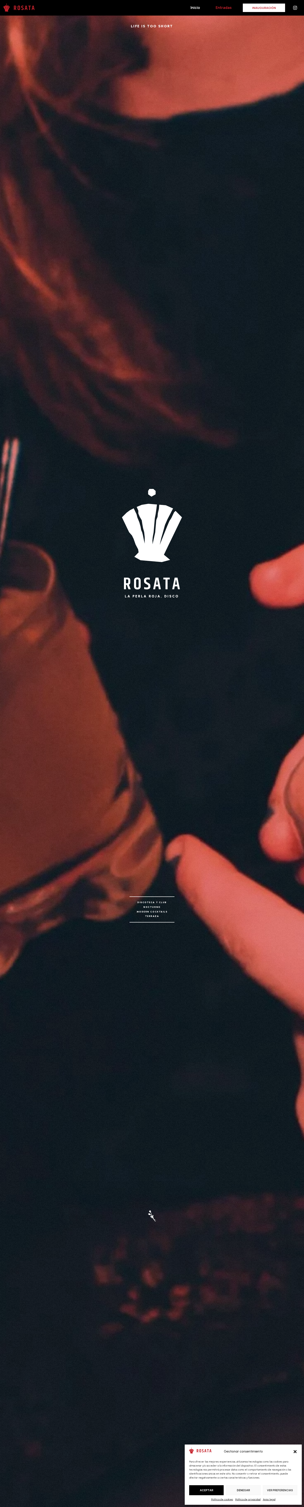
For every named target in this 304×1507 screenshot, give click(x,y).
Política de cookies (222, 1499)
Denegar (243, 1490)
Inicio (195, 7)
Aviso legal (269, 1499)
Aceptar (206, 1490)
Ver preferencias (280, 1490)
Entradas (224, 7)
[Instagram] (295, 7)
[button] (295, 1451)
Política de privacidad (248, 1499)
